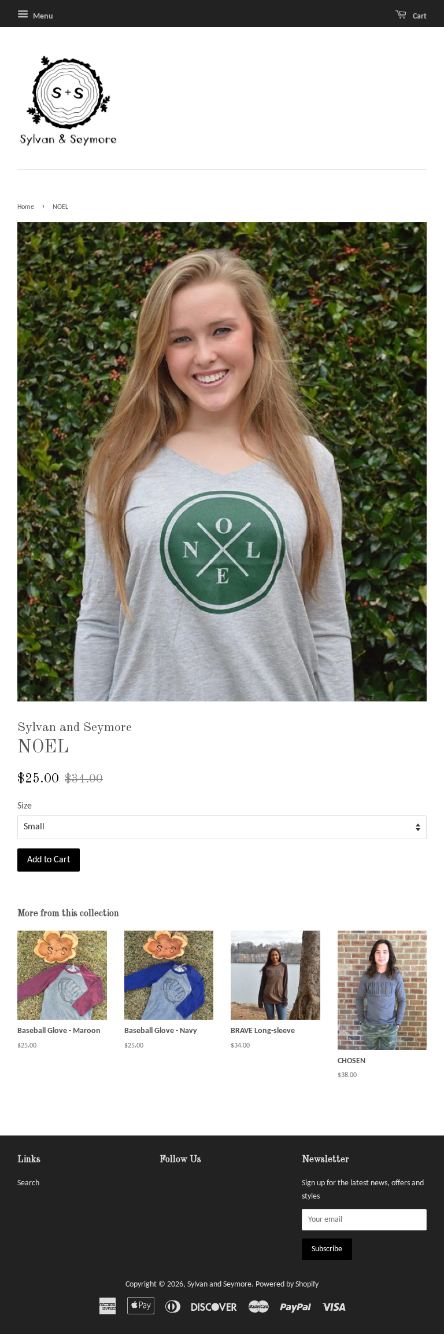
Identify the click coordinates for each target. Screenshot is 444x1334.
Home (25, 207)
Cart (419, 16)
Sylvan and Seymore (219, 1284)
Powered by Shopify (287, 1284)
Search (28, 1183)
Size (24, 806)
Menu (42, 16)
